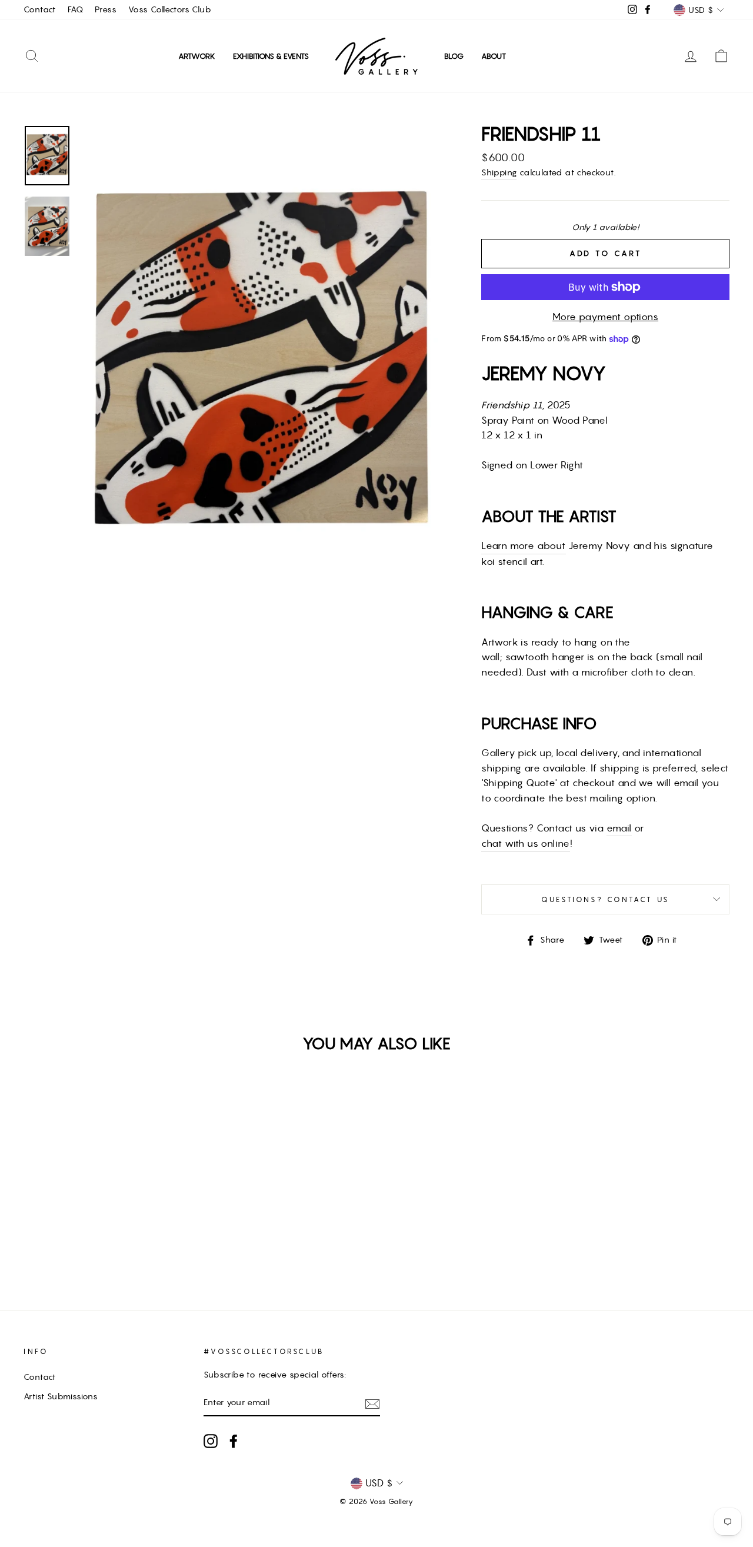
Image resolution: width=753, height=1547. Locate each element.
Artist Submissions (61, 1396)
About (493, 56)
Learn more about (523, 545)
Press (105, 9)
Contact (40, 9)
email (619, 828)
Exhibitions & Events (271, 56)
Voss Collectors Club (169, 9)
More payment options (605, 316)
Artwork (196, 56)
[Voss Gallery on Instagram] (211, 1441)
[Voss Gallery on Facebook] (233, 1441)
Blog (454, 56)
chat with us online (525, 843)
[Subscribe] (372, 1403)
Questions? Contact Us (605, 899)
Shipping (499, 172)
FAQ (75, 9)
